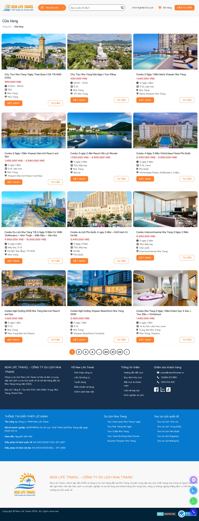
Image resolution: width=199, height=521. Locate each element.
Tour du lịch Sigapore (168, 436)
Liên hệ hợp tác (132, 390)
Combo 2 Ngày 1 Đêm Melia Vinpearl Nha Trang (161, 74)
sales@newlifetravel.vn (172, 372)
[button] (52, 8)
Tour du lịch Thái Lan (167, 421)
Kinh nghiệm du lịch (134, 395)
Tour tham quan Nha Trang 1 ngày (124, 421)
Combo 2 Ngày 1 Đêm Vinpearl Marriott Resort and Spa (31, 155)
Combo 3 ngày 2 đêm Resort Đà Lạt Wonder (94, 153)
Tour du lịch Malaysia (168, 440)
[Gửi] (122, 7)
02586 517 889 (169, 377)
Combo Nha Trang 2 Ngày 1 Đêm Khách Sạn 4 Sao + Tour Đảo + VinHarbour (163, 312)
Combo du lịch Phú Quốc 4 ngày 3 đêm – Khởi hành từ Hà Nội (98, 234)
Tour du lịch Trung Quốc (169, 426)
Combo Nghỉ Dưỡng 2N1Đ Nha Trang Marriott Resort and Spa (32, 312)
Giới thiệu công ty (83, 372)
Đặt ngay (13, 103)
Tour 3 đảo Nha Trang (118, 431)
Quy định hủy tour (133, 377)
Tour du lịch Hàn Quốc (168, 431)
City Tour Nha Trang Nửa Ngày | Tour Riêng (93, 74)
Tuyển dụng (80, 381)
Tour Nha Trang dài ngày (119, 426)
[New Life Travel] (17, 7)
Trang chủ (6, 26)
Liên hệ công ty (82, 377)
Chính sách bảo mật (84, 391)
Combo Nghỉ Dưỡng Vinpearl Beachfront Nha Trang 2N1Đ (97, 312)
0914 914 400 (168, 381)
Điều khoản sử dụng (84, 386)
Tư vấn (55, 103)
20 (106, 352)
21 (113, 352)
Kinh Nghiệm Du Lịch (142, 7)
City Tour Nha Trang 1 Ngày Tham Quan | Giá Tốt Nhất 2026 (33, 76)
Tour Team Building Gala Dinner (123, 436)
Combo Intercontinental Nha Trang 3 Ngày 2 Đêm (162, 232)
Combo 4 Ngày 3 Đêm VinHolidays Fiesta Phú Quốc (163, 153)
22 (120, 352)
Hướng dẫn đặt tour (133, 372)
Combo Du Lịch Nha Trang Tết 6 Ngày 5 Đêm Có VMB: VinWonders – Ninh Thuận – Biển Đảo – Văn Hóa (33, 234)
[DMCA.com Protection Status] (166, 514)
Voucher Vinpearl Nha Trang (121, 440)
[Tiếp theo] (127, 352)
